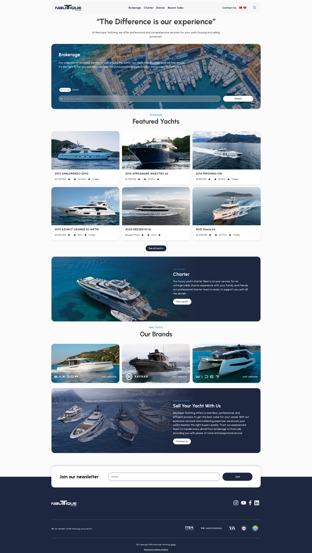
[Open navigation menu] (254, 7)
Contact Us (229, 7)
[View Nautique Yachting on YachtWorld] (211, 529)
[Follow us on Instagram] (236, 503)
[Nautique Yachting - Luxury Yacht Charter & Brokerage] (68, 8)
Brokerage (135, 7)
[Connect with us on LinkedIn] (256, 503)
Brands (160, 7)
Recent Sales (176, 7)
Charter (148, 7)
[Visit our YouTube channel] (243, 503)
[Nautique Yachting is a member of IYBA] (189, 529)
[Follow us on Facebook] (250, 503)
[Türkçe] (240, 7)
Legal (173, 544)
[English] (244, 7)
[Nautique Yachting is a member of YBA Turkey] (232, 529)
